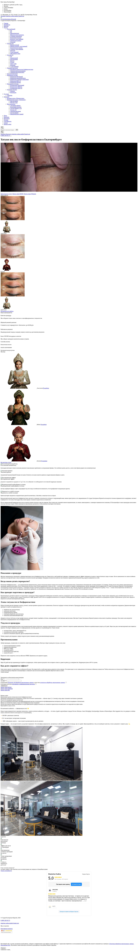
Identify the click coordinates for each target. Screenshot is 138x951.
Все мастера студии (6, 462)
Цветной (12, 50)
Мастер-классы (11, 104)
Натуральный (14, 59)
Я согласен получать (18, 684)
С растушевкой (14, 52)
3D (11, 30)
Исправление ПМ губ (16, 88)
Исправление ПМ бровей (17, 85)
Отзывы (6, 120)
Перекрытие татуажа (12, 84)
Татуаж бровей (11, 29)
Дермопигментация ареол (17, 72)
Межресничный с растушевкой (18, 46)
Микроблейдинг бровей (16, 114)
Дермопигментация (12, 68)
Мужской (12, 42)
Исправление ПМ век (16, 86)
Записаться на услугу (6, 194)
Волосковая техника (15, 37)
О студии (6, 94)
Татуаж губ (10, 55)
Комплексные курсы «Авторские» (16, 99)
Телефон (3, 680)
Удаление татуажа (12, 89)
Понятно (3, 948)
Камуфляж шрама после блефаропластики (21, 69)
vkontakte (3, 16)
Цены (5, 115)
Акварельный (14, 58)
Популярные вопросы (7, 928)
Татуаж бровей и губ (16, 108)
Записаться (4, 685)
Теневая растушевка (15, 40)
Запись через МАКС (18, 194)
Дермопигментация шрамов (17, 71)
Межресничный (14, 45)
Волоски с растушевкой (16, 39)
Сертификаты (7, 121)
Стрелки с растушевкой (16, 49)
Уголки (12, 62)
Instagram (3, 134)
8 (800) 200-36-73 (5, 135)
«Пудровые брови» (15, 105)
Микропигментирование (17, 35)
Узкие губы (13, 63)
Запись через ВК (5, 690)
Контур (12, 60)
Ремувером (13, 92)
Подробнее (46, 388)
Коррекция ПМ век (15, 82)
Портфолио (7, 24)
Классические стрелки (16, 47)
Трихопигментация (12, 73)
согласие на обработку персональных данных (52, 682)
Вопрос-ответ (7, 124)
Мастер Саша (13, 102)
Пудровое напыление (16, 36)
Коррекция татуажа (12, 75)
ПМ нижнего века (15, 53)
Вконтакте (9, 134)
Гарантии (9, 95)
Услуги (6, 27)
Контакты (6, 117)
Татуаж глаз (10, 43)
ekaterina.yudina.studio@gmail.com (15, 16)
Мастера (6, 26)
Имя (2, 679)
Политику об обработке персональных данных (21, 682)
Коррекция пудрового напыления (19, 79)
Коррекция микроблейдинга (18, 78)
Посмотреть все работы (7, 311)
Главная (6, 23)
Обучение (6, 97)
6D (11, 32)
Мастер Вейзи (14, 101)
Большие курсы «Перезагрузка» (15, 98)
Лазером (12, 91)
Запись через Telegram (30, 194)
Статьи (6, 123)
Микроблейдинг (14, 33)
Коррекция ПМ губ (15, 81)
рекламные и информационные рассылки (23, 684)
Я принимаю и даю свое (33, 682)
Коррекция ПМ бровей (16, 76)
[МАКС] (10, 949)
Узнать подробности (6, 870)
